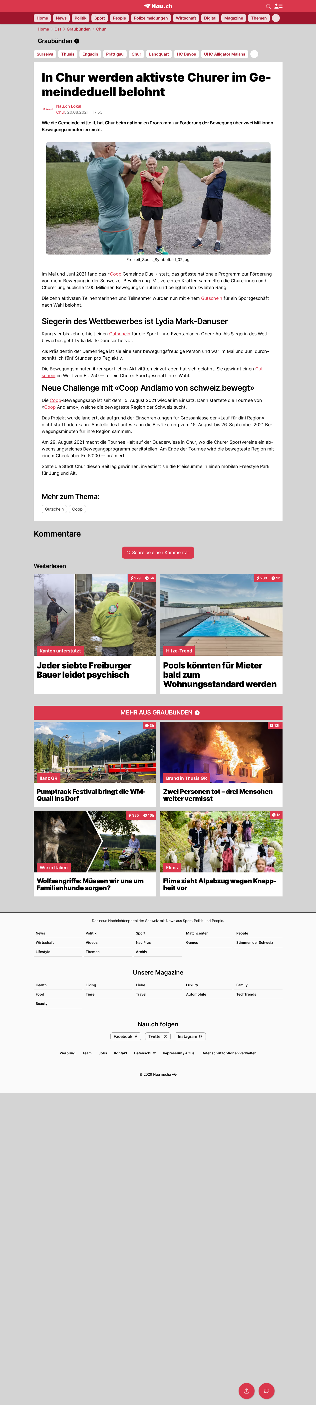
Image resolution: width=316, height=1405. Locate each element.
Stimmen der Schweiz (254, 942)
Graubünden (79, 29)
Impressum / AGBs (179, 1053)
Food (40, 994)
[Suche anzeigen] (268, 6)
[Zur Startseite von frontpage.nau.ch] (158, 6)
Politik (91, 933)
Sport (140, 933)
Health (41, 985)
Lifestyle (43, 952)
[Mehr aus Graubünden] (158, 713)
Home (43, 29)
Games (192, 942)
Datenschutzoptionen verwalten (229, 1053)
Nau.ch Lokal (68, 106)
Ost (57, 29)
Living (91, 985)
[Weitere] (276, 18)
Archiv (141, 952)
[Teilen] (247, 1391)
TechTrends (246, 994)
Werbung (67, 1053)
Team (87, 1053)
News (40, 933)
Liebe (140, 985)
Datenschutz (145, 1053)
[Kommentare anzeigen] (267, 1391)
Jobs (103, 1053)
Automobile (196, 994)
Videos (92, 942)
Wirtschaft (45, 942)
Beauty (41, 1003)
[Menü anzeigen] (278, 6)
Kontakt (120, 1053)
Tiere (90, 994)
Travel (141, 994)
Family (242, 985)
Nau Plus (143, 942)
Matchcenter (197, 933)
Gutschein (211, 298)
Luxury (192, 985)
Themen (93, 952)
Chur (101, 29)
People (242, 933)
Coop (115, 274)
